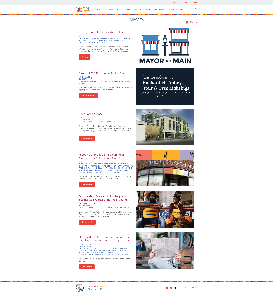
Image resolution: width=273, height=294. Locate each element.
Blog (128, 10)
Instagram (171, 288)
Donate (194, 3)
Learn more (87, 139)
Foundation (159, 10)
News (119, 10)
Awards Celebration (176, 10)
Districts (98, 10)
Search (196, 10)
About (173, 3)
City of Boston (80, 288)
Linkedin (175, 288)
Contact (183, 3)
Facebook (167, 288)
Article (85, 57)
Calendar (109, 10)
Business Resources (142, 10)
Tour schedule (88, 95)
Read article (87, 222)
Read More (87, 267)
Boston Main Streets (83, 9)
